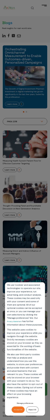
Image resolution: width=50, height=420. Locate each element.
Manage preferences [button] (25, 403)
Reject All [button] (32, 410)
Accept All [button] (18, 410)
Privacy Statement (14, 321)
